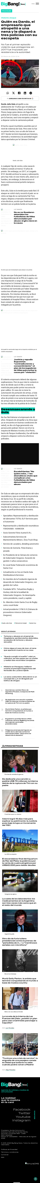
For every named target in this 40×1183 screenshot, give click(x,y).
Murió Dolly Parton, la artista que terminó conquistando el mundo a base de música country (19, 711)
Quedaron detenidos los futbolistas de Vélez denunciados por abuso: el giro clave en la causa (25, 217)
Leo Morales (10, 1028)
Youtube (23, 1117)
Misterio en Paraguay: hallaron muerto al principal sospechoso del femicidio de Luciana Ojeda (20, 669)
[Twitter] (13, 93)
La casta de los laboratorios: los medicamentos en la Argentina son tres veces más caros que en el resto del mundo (19, 902)
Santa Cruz (33, 623)
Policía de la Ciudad (21, 623)
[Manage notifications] (35, 1179)
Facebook (21, 1109)
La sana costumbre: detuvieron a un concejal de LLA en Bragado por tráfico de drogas (20, 679)
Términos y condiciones (9, 1152)
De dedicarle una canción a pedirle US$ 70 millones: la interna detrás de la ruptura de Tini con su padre (20, 701)
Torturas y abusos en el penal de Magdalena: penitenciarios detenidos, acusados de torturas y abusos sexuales (21, 639)
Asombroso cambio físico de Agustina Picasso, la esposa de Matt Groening (19, 692)
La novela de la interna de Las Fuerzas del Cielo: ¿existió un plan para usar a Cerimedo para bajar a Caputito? (19, 1019)
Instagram (21, 1120)
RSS (2, 1157)
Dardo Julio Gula (7, 623)
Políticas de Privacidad (9, 1149)
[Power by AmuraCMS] (32, 1163)
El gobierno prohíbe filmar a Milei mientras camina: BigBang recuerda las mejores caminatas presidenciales (19, 721)
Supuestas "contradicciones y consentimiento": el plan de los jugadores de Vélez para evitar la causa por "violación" (25, 366)
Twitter (24, 1113)
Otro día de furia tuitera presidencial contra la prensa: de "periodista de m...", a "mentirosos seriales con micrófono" (19, 941)
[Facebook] (19, 93)
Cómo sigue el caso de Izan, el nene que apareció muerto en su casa (20, 649)
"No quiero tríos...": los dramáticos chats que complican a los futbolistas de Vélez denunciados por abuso (25, 478)
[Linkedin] (25, 93)
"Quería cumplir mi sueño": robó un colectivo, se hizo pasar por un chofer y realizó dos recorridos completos (21, 658)
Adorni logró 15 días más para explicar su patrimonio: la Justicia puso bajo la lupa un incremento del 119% (19, 822)
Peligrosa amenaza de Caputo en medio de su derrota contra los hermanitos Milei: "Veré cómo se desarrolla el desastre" (18, 732)
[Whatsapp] (8, 93)
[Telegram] (31, 93)
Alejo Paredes (10, 1070)
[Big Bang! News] (13, 4)
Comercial (4, 1154)
